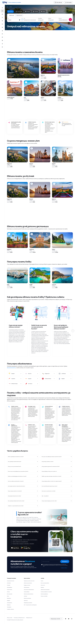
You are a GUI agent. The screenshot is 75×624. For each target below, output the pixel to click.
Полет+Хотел (19, 11)
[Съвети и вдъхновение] (2, 43)
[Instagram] (72, 619)
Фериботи (9, 598)
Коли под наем (9, 593)
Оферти (8, 600)
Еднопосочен (19, 15)
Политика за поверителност (19, 617)
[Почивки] (2, 14)
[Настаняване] (2, 33)
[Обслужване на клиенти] (2, 47)
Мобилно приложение (28, 583)
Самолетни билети (10, 580)
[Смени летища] (22, 19)
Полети (11, 11)
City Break (36, 11)
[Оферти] (2, 37)
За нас (42, 580)
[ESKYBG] (7, 7)
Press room (43, 585)
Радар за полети (27, 585)
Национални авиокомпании (29, 589)
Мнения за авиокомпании (28, 593)
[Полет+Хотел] (2, 7)
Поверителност (29, 617)
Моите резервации (44, 593)
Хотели (43, 11)
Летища (25, 596)
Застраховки (9, 602)
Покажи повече (64, 567)
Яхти (8, 596)
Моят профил (69, 2)
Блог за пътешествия (45, 583)
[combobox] (13, 20)
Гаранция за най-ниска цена (29, 580)
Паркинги (8, 604)
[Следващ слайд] (72, 154)
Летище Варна (26, 591)
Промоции (26, 600)
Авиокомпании (26, 587)
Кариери (42, 587)
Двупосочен (11, 15)
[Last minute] (2, 24)
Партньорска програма (45, 589)
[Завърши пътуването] (2, 40)
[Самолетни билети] (2, 10)
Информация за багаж (28, 602)
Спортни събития (10, 609)
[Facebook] (65, 619)
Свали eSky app (59, 2)
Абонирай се (65, 561)
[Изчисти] (19, 20)
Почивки (28, 11)
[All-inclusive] (2, 27)
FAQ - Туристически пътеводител (30, 604)
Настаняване (9, 587)
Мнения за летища (27, 598)
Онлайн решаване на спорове (46, 591)
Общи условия (9, 617)
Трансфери (9, 607)
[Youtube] (69, 619)
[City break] (2, 30)
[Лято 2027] (2, 17)
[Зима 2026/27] (2, 20)
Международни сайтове (55, 618)
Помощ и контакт (44, 596)
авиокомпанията (11, 367)
